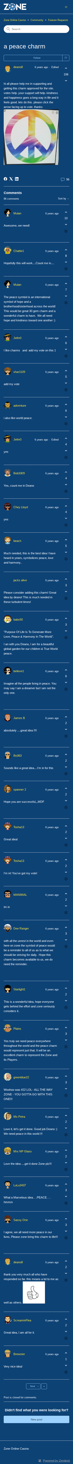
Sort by (62, 198)
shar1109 (19, 371)
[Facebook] (5, 179)
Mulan (17, 213)
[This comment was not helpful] (65, 224)
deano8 (18, 67)
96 (67, 179)
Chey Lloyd (20, 507)
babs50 (18, 619)
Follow (36, 58)
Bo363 (17, 755)
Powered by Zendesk (56, 1460)
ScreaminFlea (22, 1320)
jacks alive (20, 580)
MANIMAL (20, 894)
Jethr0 (17, 338)
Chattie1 (18, 251)
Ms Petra (19, 1116)
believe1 (18, 671)
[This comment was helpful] (65, 212)
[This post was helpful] (65, 68)
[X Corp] (11, 179)
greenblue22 (21, 1077)
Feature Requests (58, 20)
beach (17, 540)
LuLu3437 (19, 1185)
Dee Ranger (21, 928)
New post (36, 1419)
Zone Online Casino (15, 20)
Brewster (19, 1354)
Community (37, 20)
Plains (17, 1028)
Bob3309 (19, 473)
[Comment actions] (65, 231)
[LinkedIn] (16, 179)
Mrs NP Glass (22, 1151)
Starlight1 (19, 989)
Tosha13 (18, 827)
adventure (19, 405)
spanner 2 (19, 789)
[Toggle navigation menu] (66, 6)
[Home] (15, 6)
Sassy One (20, 1220)
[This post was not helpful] (65, 80)
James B (19, 718)
